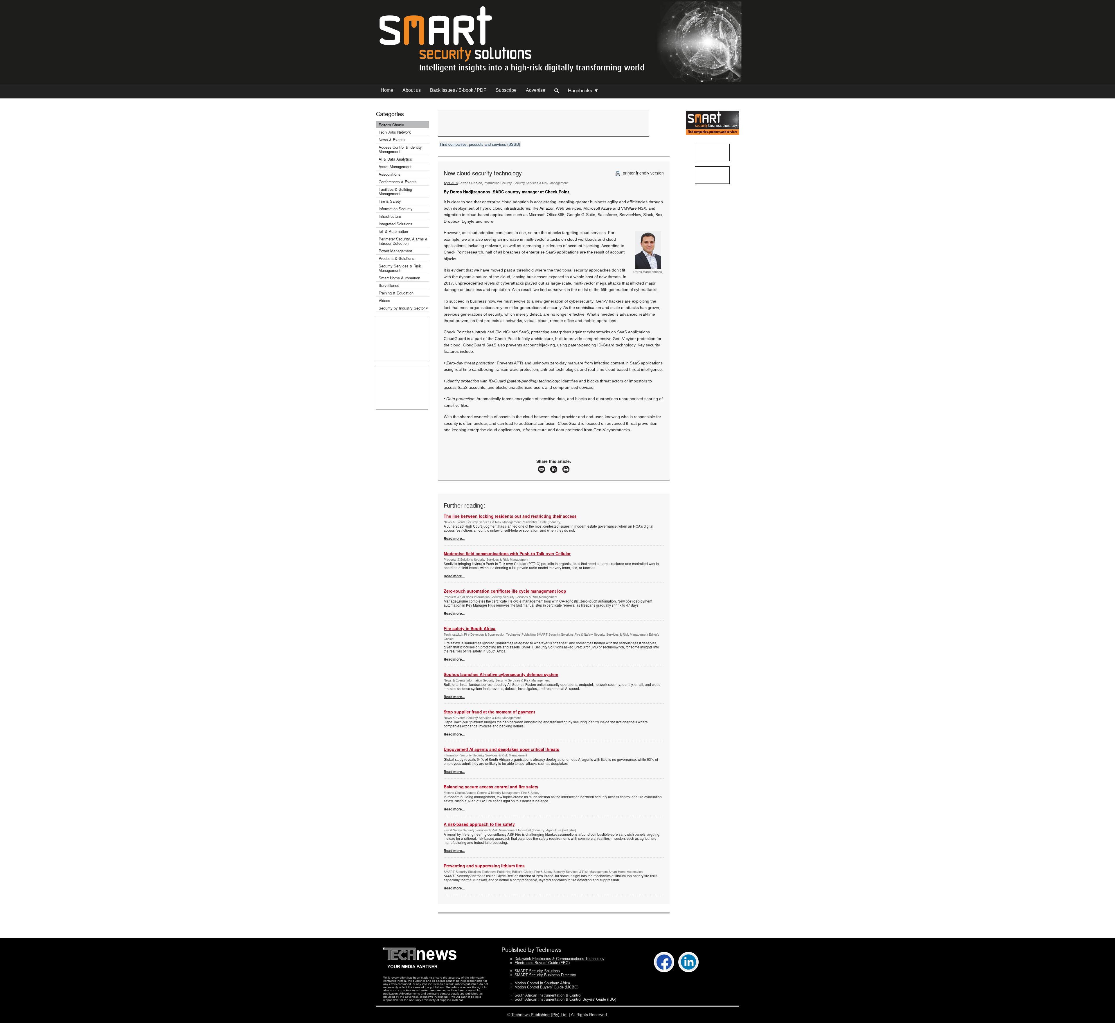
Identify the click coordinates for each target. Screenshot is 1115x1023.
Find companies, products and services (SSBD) (480, 144)
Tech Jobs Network (395, 132)
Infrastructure (390, 216)
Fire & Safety (390, 201)
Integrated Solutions (395, 223)
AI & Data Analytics (395, 159)
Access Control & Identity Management (400, 149)
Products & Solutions (396, 258)
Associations (389, 174)
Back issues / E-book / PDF (458, 90)
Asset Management (395, 166)
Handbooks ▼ (583, 90)
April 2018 (451, 183)
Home (387, 90)
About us (411, 90)
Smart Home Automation (400, 278)
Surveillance (389, 285)
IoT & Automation (393, 231)
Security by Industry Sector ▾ (403, 308)
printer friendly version (643, 173)
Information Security (396, 208)
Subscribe (506, 90)
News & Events (392, 139)
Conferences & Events (398, 181)
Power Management (395, 250)
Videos (384, 300)
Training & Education (396, 293)
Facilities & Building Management (395, 191)
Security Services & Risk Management (400, 268)
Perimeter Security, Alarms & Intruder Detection (403, 241)
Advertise (535, 90)
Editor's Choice (391, 124)
